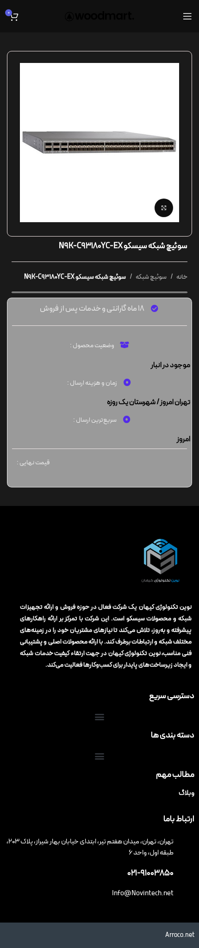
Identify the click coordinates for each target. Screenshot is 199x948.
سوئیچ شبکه (151, 277)
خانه (181, 277)
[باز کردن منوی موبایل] (187, 16)
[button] (99, 716)
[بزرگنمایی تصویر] (164, 208)
